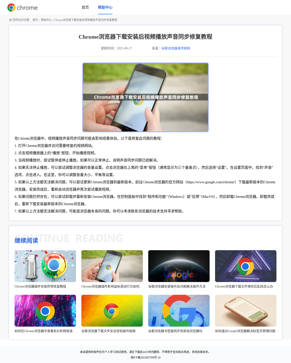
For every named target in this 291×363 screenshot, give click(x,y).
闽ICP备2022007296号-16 (146, 357)
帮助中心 (105, 7)
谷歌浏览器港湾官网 (175, 48)
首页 (85, 7)
